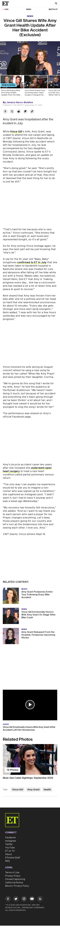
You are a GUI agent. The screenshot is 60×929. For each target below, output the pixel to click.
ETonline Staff (12, 857)
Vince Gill (16, 131)
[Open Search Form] (56, 3)
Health (47, 789)
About (8, 854)
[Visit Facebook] (8, 899)
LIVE (6, 9)
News (30, 16)
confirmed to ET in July (31, 262)
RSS (7, 861)
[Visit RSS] (40, 899)
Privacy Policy (12, 876)
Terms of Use (12, 872)
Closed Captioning (15, 879)
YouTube (10, 847)
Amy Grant (33, 789)
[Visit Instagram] (24, 899)
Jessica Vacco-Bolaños (19, 102)
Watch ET (53, 9)
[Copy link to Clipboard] (32, 112)
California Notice (14, 882)
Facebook (10, 837)
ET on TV (10, 851)
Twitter (9, 844)
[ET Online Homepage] (6, 3)
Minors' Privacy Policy (17, 886)
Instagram (10, 841)
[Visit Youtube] (32, 899)
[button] (30, 704)
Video (28, 9)
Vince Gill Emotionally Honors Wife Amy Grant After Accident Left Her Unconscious (29, 728)
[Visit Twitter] (16, 899)
